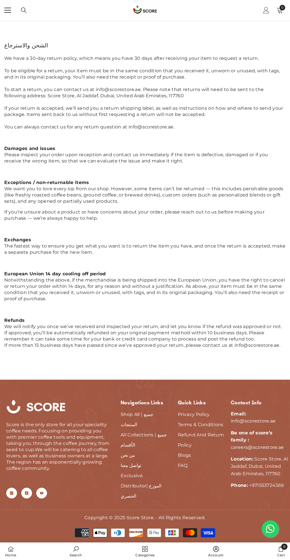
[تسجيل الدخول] (266, 10)
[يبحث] (23, 10)
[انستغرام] (11, 493)
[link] (75, 551)
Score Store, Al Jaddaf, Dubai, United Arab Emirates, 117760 (116, 95)
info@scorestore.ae (118, 89)
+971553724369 (266, 485)
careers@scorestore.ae (257, 447)
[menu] (7, 10)
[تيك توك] (26, 493)
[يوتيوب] (41, 493)
